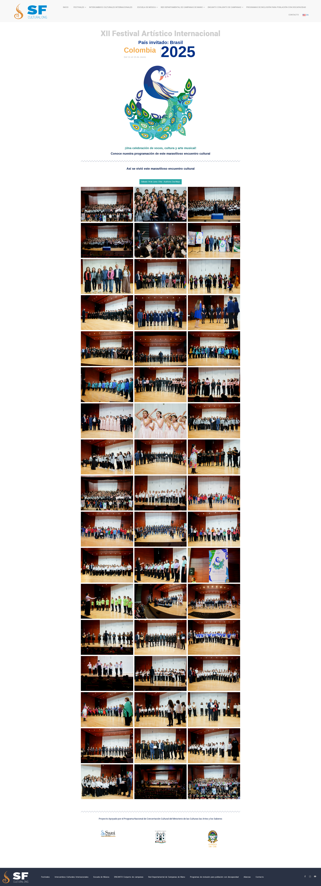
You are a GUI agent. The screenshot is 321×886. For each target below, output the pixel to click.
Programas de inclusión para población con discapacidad (276, 7)
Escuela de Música (146, 7)
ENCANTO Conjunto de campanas (224, 7)
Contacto (294, 15)
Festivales (78, 7)
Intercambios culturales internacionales (110, 7)
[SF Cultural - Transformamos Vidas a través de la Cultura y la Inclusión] (31, 11)
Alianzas (247, 877)
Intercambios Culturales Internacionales (71, 877)
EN (307, 15)
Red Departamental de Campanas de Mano (182, 7)
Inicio (65, 7)
